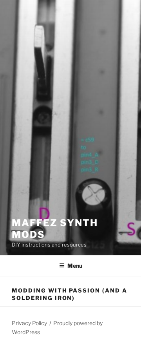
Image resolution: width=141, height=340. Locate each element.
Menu (74, 265)
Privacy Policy (29, 323)
